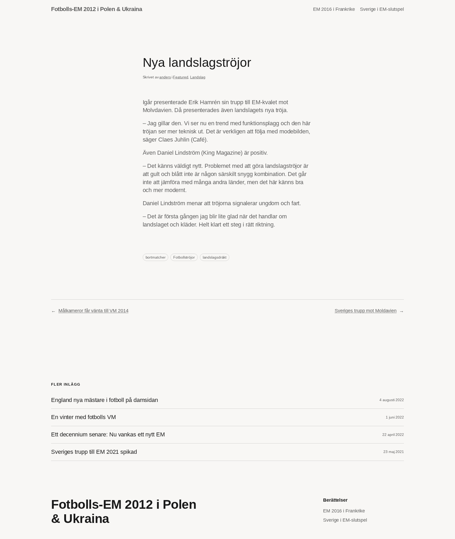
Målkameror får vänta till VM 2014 (93, 310)
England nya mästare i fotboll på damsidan (104, 400)
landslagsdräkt (215, 257)
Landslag (197, 77)
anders (165, 77)
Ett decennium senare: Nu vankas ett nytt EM (108, 434)
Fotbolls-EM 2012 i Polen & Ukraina (96, 9)
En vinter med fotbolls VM (83, 417)
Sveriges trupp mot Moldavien (366, 310)
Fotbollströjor (184, 257)
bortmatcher (156, 257)
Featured (180, 77)
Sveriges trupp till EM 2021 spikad (94, 452)
